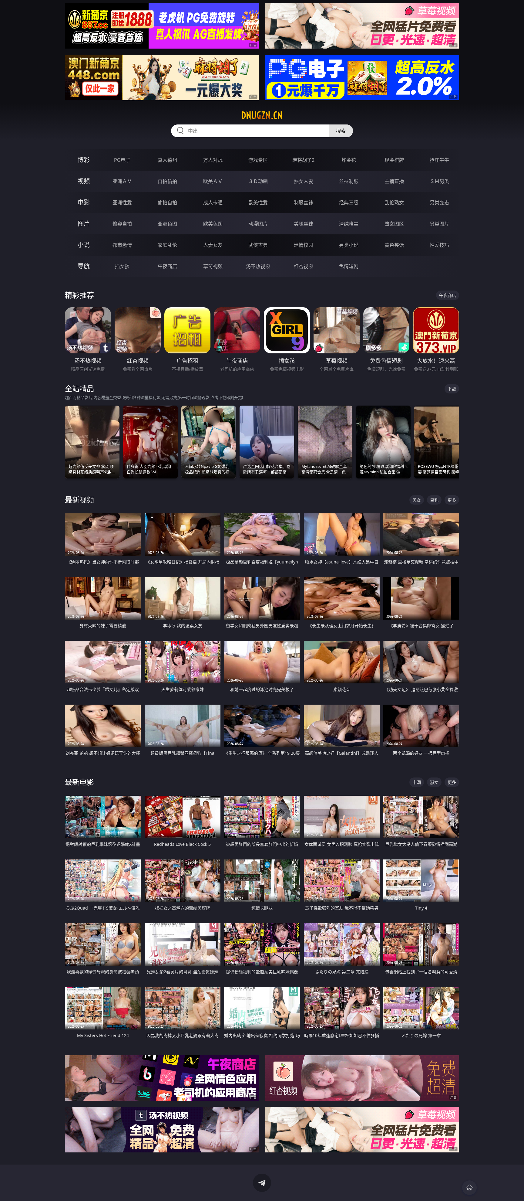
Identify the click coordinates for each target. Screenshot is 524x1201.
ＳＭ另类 (439, 181)
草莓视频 (213, 266)
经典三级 (348, 202)
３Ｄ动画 (258, 181)
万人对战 (213, 160)
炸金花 (348, 160)
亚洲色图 (167, 223)
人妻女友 (213, 245)
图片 (84, 223)
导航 (84, 266)
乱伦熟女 (394, 202)
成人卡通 (213, 202)
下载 (452, 389)
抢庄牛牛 (439, 160)
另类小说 (348, 245)
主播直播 (394, 181)
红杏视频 (303, 266)
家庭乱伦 (167, 245)
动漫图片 (258, 223)
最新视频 (79, 500)
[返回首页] (469, 1187)
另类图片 (439, 223)
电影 (84, 202)
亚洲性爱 (122, 202)
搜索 (341, 131)
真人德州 (167, 160)
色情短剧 (348, 266)
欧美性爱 (258, 202)
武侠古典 (258, 245)
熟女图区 (394, 223)
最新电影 (79, 782)
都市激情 (122, 245)
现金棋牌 (394, 160)
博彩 (84, 160)
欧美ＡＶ (213, 181)
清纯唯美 (348, 223)
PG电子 (122, 160)
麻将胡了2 (303, 160)
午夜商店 (167, 266)
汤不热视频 (258, 266)
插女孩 (122, 266)
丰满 (416, 782)
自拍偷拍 (167, 181)
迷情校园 (303, 245)
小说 (84, 245)
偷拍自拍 (167, 202)
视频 (84, 181)
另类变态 (439, 202)
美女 (416, 500)
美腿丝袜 (303, 223)
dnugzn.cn (262, 115)
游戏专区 (258, 160)
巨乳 (434, 500)
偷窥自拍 (122, 223)
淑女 (434, 782)
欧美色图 (213, 223)
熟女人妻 (303, 181)
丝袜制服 (348, 181)
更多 (452, 500)
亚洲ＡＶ (122, 181)
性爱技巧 (439, 245)
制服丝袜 (303, 202)
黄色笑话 (394, 245)
